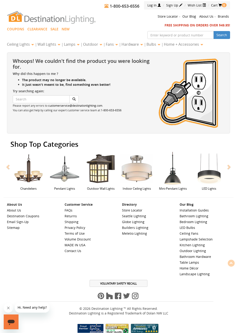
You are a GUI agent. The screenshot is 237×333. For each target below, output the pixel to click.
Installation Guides (194, 210)
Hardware (131, 44)
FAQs (68, 210)
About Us (206, 16)
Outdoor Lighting (193, 251)
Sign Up (172, 5)
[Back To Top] (231, 262)
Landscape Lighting (195, 274)
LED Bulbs (187, 227)
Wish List (195, 5)
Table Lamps (189, 262)
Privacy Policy (75, 227)
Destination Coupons (23, 216)
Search (221, 35)
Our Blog (189, 16)
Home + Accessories (182, 44)
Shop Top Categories (44, 144)
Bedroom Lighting (193, 222)
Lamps (70, 44)
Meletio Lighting (134, 233)
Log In (152, 5)
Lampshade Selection (196, 239)
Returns (71, 216)
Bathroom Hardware (195, 256)
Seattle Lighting (134, 216)
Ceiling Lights (19, 44)
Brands (223, 16)
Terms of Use (75, 233)
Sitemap (13, 227)
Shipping (71, 222)
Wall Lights (47, 44)
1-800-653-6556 (111, 110)
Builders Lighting (135, 227)
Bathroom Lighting (194, 216)
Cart (216, 5)
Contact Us (73, 251)
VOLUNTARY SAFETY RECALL (118, 283)
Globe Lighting (133, 222)
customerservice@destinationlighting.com (75, 105)
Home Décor (189, 268)
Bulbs (152, 44)
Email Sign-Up (18, 222)
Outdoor (91, 44)
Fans (110, 44)
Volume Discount (78, 239)
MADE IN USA (75, 245)
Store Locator (168, 16)
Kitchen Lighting (192, 245)
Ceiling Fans (189, 233)
